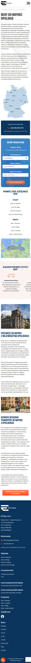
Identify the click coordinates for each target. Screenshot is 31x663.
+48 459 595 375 (16, 128)
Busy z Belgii (15, 227)
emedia (18, 660)
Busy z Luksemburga (15, 234)
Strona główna (5, 9)
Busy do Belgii (15, 207)
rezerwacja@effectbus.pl (11, 540)
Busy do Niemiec (14, 9)
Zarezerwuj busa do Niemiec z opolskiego (15, 493)
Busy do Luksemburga (15, 214)
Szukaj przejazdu (15, 182)
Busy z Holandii (15, 230)
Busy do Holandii (16, 211)
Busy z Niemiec (15, 223)
